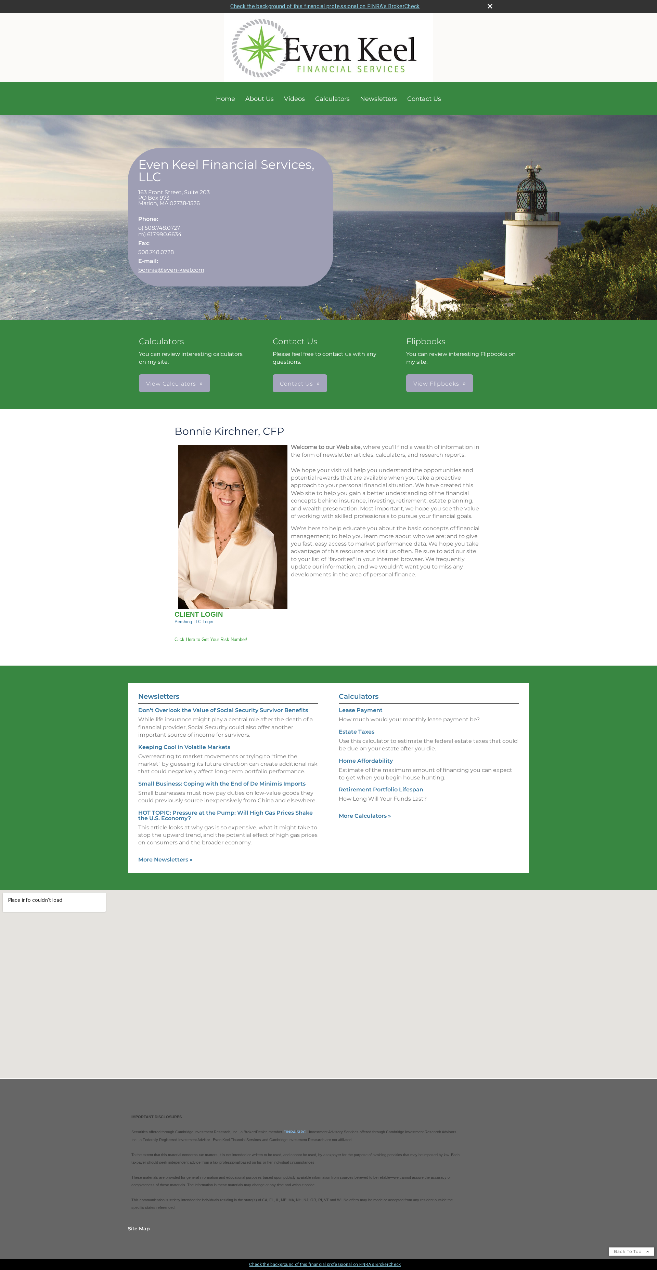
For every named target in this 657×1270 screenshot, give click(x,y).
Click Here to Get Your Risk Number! (211, 639)
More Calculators (365, 816)
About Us (259, 99)
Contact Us (424, 99)
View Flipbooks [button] (436, 383)
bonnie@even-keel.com (171, 270)
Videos (294, 99)
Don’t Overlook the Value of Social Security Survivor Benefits (223, 710)
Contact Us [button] (296, 383)
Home (225, 99)
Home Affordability (366, 761)
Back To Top (628, 1251)
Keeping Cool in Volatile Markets (184, 747)
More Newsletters (165, 859)
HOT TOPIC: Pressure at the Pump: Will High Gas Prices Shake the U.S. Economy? (225, 815)
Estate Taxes (356, 731)
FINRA (289, 1132)
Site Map (139, 1229)
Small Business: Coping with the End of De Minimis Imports (222, 783)
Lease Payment (361, 710)
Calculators (332, 99)
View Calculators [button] (171, 383)
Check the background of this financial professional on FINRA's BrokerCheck (325, 6)
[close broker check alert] (490, 6)
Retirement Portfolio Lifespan (381, 789)
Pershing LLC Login (194, 621)
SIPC (301, 1132)
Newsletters (378, 99)
